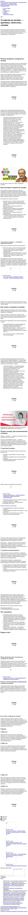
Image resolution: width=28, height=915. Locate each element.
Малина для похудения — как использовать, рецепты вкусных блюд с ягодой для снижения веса (16, 855)
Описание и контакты (8, 14)
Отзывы (5, 12)
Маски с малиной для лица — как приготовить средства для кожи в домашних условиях (16, 843)
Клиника (3, 1)
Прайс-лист (6, 13)
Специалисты (6, 10)
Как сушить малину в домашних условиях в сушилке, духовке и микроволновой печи (13, 277)
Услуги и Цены (6, 8)
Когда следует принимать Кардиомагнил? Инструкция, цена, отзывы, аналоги (13, 903)
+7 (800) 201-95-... (8, 3)
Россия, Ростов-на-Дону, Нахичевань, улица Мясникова (13, 2)
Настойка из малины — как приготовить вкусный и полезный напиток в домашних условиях (16, 832)
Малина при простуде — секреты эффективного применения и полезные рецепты (14, 678)
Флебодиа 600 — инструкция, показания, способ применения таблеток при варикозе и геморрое (14, 894)
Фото (4, 9)
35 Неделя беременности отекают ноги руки (16, 865)
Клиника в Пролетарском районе (9, 906)
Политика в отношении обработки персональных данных (14, 911)
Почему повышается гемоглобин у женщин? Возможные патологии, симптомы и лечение (13, 898)
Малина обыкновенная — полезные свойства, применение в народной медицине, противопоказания (14, 496)
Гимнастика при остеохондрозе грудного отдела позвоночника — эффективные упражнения (14, 884)
